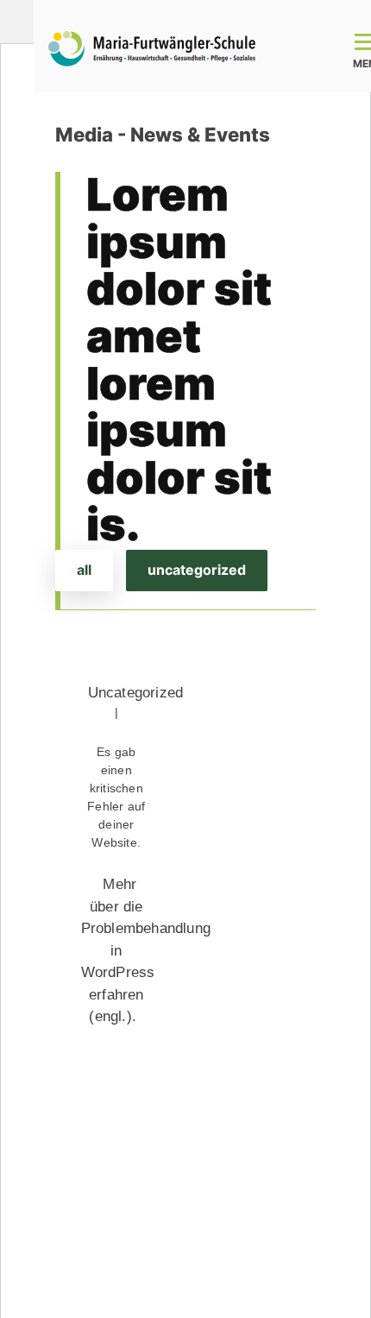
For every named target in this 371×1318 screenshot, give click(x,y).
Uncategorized (197, 569)
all (84, 569)
